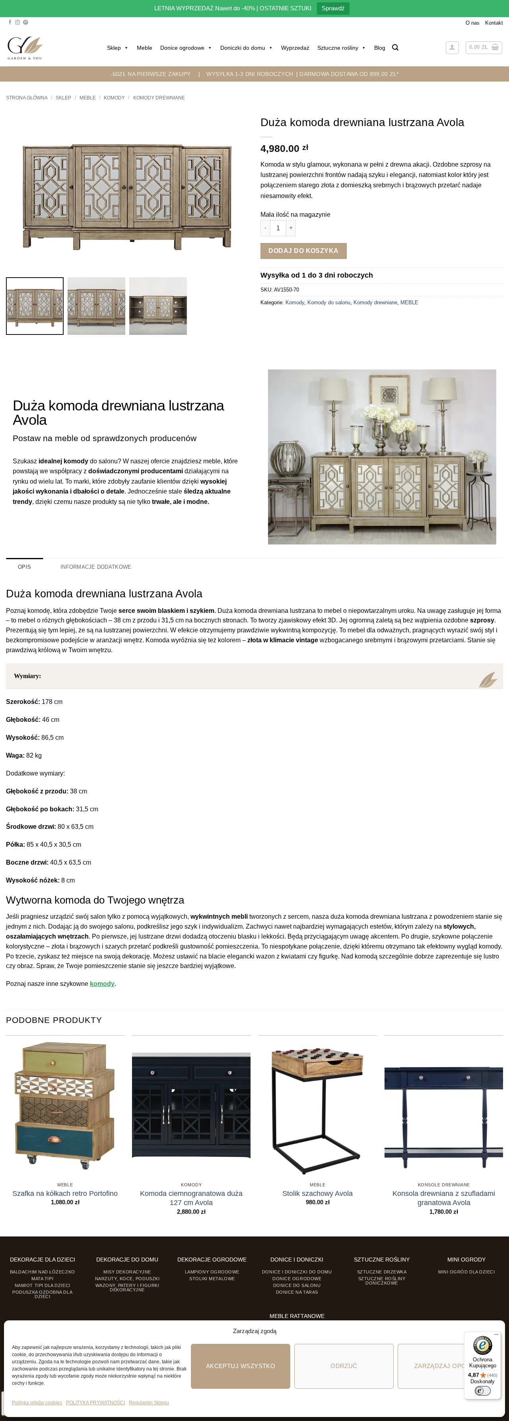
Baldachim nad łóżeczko (42, 1271)
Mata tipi (42, 1278)
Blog (379, 48)
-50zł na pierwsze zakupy (151, 74)
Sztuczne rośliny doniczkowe (382, 1280)
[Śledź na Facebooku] (10, 22)
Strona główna (27, 98)
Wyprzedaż (295, 48)
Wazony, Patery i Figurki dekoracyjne (127, 1287)
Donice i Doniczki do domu (297, 1271)
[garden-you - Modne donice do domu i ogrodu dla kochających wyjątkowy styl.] (25, 47)
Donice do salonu (297, 1285)
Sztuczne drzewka (382, 1271)
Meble (144, 48)
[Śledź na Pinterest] (25, 22)
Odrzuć (343, 1366)
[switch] (483, 1391)
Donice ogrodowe (182, 48)
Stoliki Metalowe (212, 1278)
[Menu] (496, 1336)
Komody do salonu (328, 302)
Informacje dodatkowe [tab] (95, 567)
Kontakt (494, 23)
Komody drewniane (159, 98)
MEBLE (88, 98)
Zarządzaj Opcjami (447, 1366)
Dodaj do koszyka (303, 250)
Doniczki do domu (242, 48)
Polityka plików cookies (37, 1402)
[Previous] (6, 1135)
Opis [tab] (24, 567)
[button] (395, 47)
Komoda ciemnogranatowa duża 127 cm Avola (191, 1198)
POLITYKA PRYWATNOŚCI (95, 1402)
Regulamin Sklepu (149, 1402)
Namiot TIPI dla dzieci (42, 1285)
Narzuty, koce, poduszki (127, 1278)
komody (102, 983)
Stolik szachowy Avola (317, 1193)
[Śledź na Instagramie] (17, 22)
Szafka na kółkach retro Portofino (65, 1193)
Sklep (114, 48)
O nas (473, 23)
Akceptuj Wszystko (241, 1366)
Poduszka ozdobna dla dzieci (42, 1294)
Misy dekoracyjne (127, 1271)
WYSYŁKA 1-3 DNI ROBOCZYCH (249, 74)
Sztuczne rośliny (337, 48)
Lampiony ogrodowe (212, 1271)
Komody (114, 98)
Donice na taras (297, 1292)
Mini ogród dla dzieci (466, 1271)
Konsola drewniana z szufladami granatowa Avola (443, 1198)
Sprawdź (333, 8)
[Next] (503, 1135)
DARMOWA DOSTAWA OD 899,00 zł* (348, 74)
